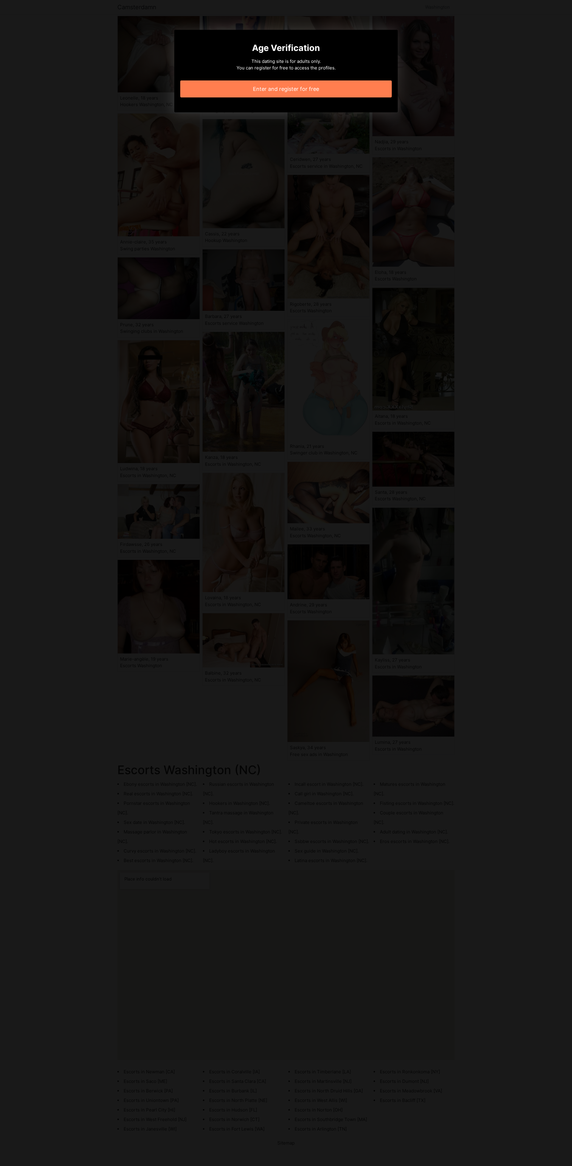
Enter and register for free (286, 89)
